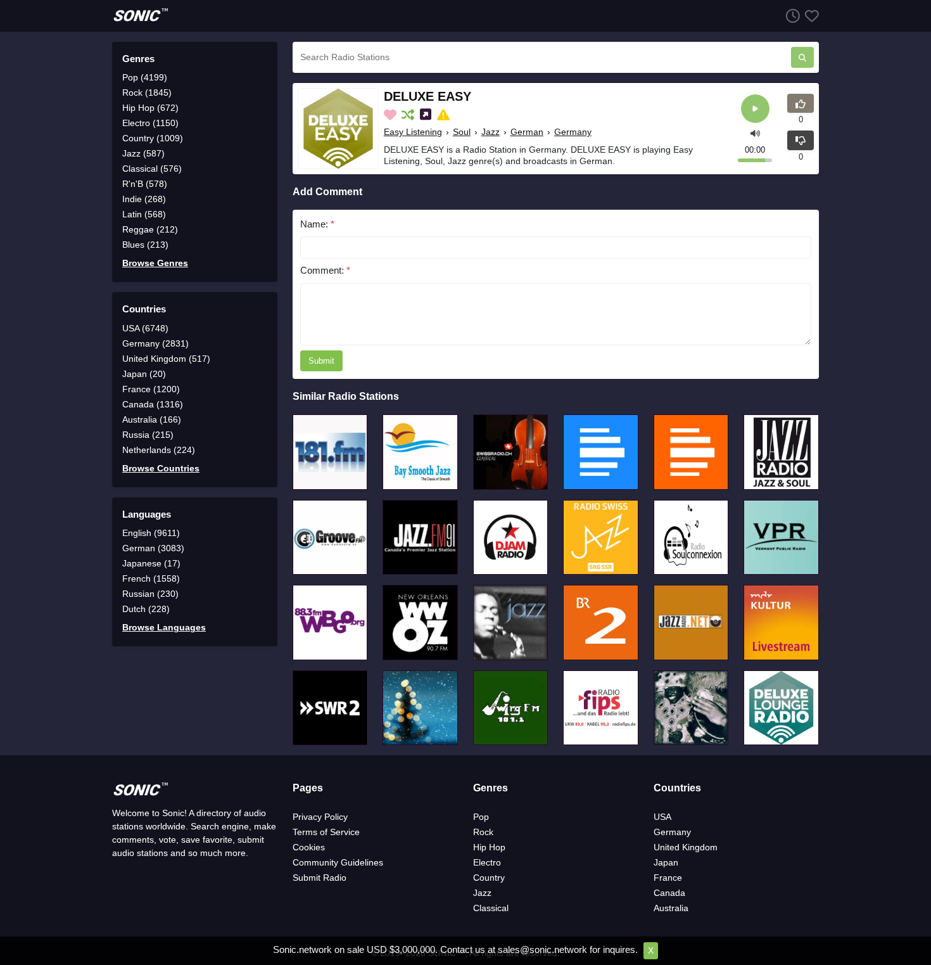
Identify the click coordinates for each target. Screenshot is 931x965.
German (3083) (153, 548)
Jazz (490, 132)
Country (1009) (152, 138)
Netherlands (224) (158, 450)
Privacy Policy (320, 817)
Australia (671, 908)
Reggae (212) (150, 229)
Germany (573, 132)
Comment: (325, 270)
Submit (321, 361)
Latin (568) (144, 214)
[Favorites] (809, 15)
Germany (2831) (155, 343)
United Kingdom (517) (166, 359)
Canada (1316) (152, 404)
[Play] (755, 108)
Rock (483, 832)
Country (489, 877)
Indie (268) (144, 199)
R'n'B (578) (144, 184)
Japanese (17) (151, 563)
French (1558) (151, 578)
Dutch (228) (146, 609)
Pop (481, 817)
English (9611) (151, 533)
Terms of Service (326, 832)
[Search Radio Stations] (802, 57)
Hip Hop (489, 847)
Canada (669, 893)
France (668, 877)
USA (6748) (145, 328)
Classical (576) (152, 168)
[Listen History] (790, 15)
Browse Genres (155, 263)
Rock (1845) (147, 92)
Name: (317, 224)
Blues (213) (145, 245)
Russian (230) (150, 594)
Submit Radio (319, 877)
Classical (491, 908)
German (526, 132)
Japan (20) (144, 374)
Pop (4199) (144, 77)
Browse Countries (161, 468)
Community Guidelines (338, 862)
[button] (755, 132)
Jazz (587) (143, 153)
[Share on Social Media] (426, 114)
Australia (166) (151, 419)
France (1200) (151, 389)
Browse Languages (164, 627)
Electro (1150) (150, 123)
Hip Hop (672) (150, 108)
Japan (666, 862)
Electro (487, 862)
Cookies (309, 847)
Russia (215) (148, 435)
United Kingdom (686, 847)
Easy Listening (413, 132)
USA (662, 817)
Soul (462, 132)
